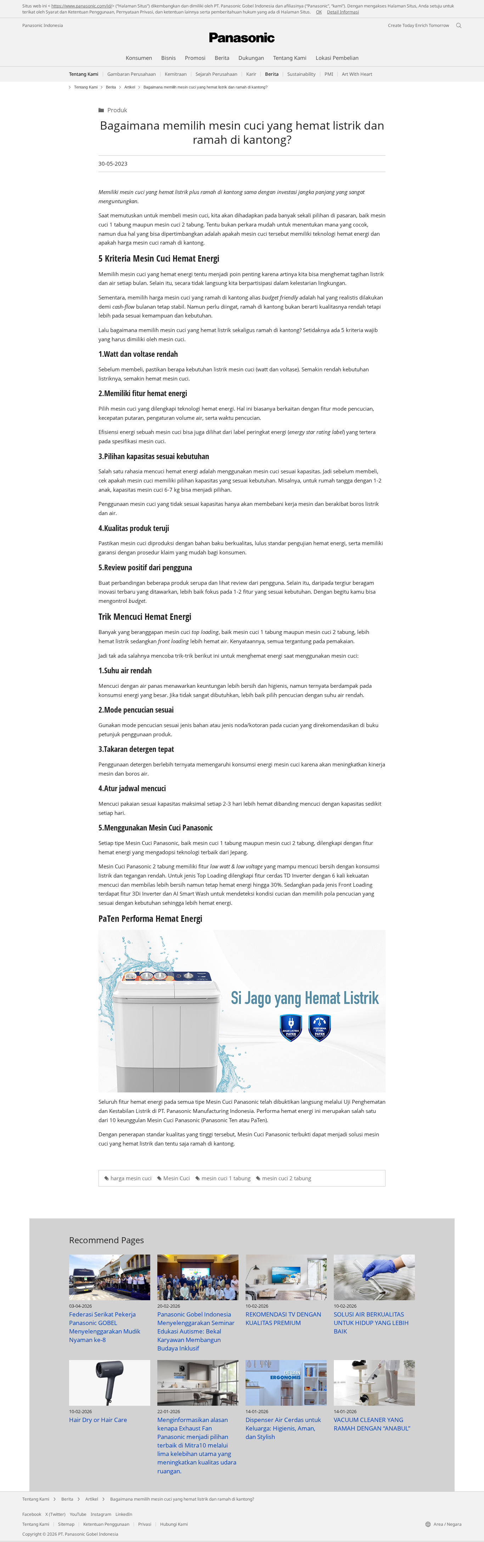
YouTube (78, 1514)
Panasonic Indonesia (42, 25)
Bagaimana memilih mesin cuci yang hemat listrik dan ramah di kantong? (182, 1499)
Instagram (101, 1514)
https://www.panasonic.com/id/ (81, 6)
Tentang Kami (84, 74)
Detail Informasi (343, 12)
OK (319, 12)
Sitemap (66, 1524)
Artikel (129, 87)
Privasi (144, 1524)
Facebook (31, 1514)
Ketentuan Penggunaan (106, 1524)
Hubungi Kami (174, 1524)
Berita (111, 87)
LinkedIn (124, 1514)
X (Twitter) (55, 1514)
